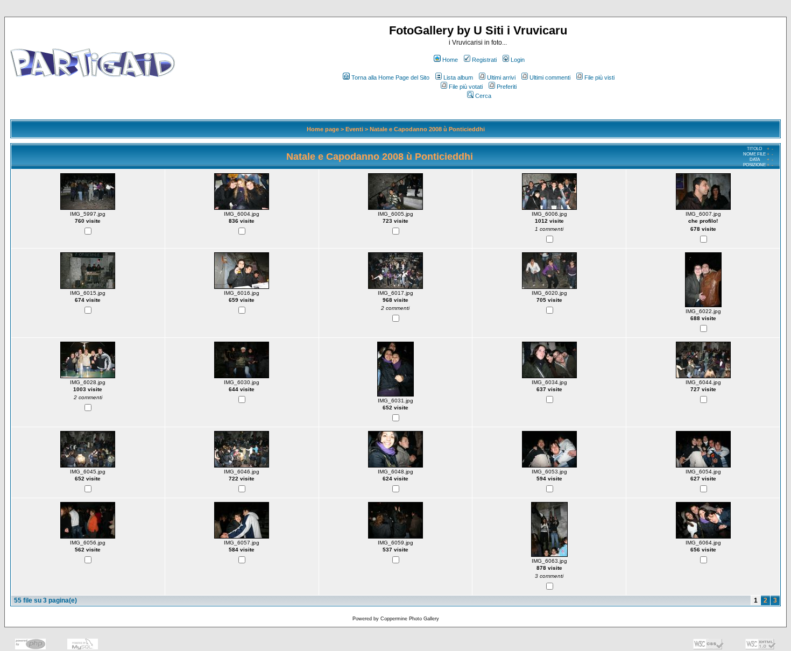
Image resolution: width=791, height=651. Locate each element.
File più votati (466, 86)
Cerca (483, 96)
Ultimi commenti (549, 77)
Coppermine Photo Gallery (409, 618)
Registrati (484, 59)
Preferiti (507, 86)
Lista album (458, 77)
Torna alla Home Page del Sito (390, 77)
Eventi (354, 129)
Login (518, 59)
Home (450, 59)
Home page (323, 129)
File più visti (599, 77)
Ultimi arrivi (501, 77)
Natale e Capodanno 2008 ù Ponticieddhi (427, 129)
